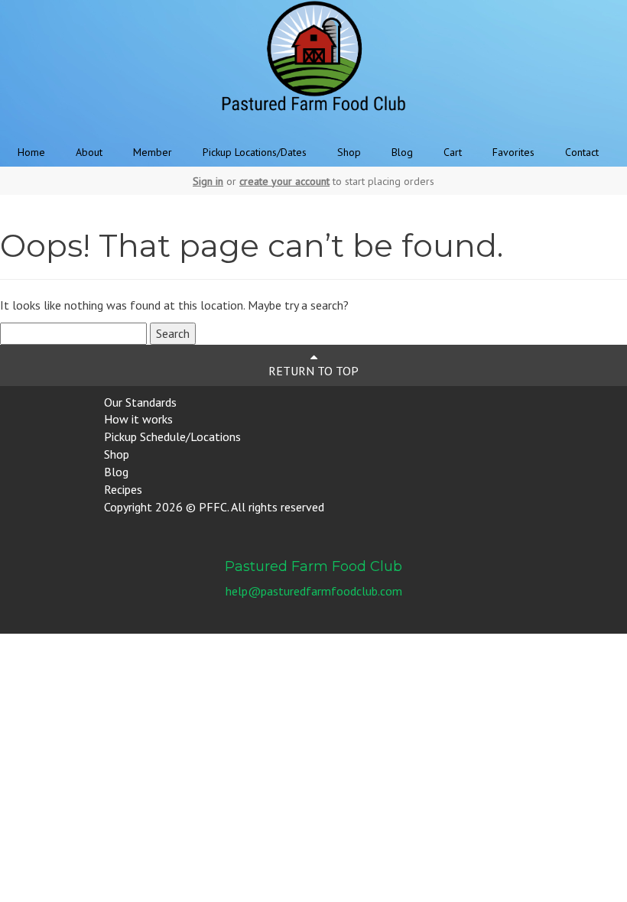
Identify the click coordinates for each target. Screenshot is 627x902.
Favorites (513, 152)
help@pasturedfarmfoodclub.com (314, 591)
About (89, 152)
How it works (138, 419)
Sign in (208, 181)
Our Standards (140, 402)
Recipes (123, 489)
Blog (402, 152)
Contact (582, 152)
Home (31, 152)
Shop (349, 152)
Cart (452, 152)
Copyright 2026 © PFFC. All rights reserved (214, 506)
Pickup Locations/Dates (255, 152)
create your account (284, 181)
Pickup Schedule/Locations (172, 436)
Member (152, 152)
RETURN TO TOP (313, 370)
